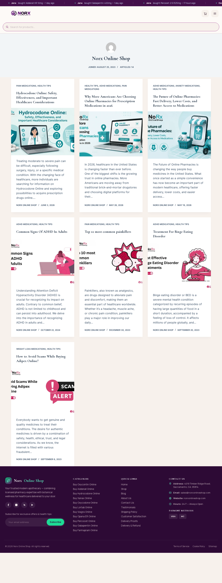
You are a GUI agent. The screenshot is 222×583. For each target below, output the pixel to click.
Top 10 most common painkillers (108, 232)
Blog (123, 493)
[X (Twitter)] (24, 505)
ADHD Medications (110, 85)
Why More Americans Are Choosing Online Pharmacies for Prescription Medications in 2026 (110, 101)
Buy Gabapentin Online (85, 525)
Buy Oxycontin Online (84, 484)
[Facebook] (8, 505)
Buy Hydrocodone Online (86, 493)
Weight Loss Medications (31, 349)
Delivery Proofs (129, 521)
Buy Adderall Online (83, 489)
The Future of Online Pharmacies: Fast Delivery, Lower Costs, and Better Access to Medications (176, 101)
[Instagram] (16, 505)
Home (124, 484)
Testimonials (128, 507)
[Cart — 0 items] (205, 13)
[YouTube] (32, 505)
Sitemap (212, 546)
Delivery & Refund (130, 525)
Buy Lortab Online (82, 507)
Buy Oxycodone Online (85, 502)
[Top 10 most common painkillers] (111, 261)
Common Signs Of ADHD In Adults (41, 232)
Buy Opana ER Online (84, 516)
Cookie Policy (199, 546)
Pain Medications (26, 85)
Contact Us (127, 502)
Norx (29, 480)
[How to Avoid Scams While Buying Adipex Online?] (42, 390)
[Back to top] (213, 576)
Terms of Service (181, 546)
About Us (126, 498)
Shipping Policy (129, 511)
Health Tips (44, 85)
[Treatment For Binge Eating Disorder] (179, 265)
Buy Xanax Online (82, 498)
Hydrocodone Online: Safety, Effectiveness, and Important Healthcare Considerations (36, 97)
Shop (123, 489)
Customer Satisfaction (133, 516)
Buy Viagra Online (82, 511)
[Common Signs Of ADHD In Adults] (42, 261)
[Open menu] (215, 13)
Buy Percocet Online (84, 521)
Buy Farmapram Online (85, 530)
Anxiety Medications (188, 85)
